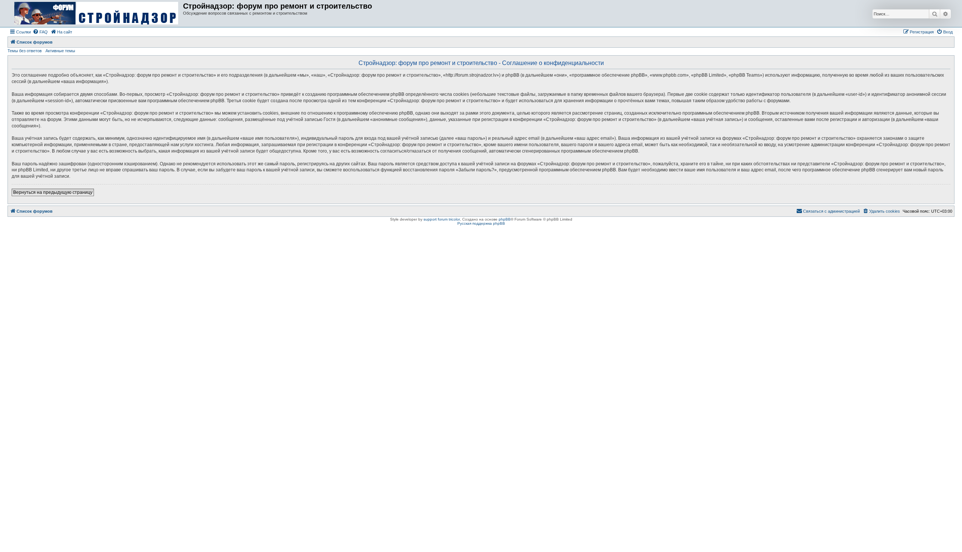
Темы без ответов (25, 50)
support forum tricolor (442, 219)
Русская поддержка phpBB (481, 223)
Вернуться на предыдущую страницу (52, 192)
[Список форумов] (96, 13)
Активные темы (60, 50)
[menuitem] (40, 31)
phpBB (505, 219)
